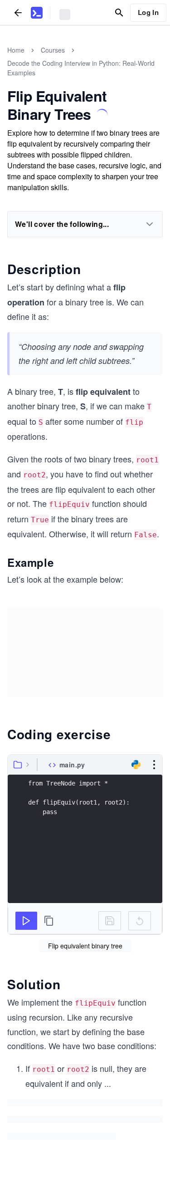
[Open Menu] (154, 764)
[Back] (18, 12)
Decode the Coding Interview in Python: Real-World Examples (81, 68)
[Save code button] (109, 920)
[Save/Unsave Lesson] (102, 114)
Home (15, 49)
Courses (53, 49)
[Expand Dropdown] (149, 224)
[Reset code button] (139, 920)
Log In (148, 12)
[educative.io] (37, 13)
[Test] (26, 921)
